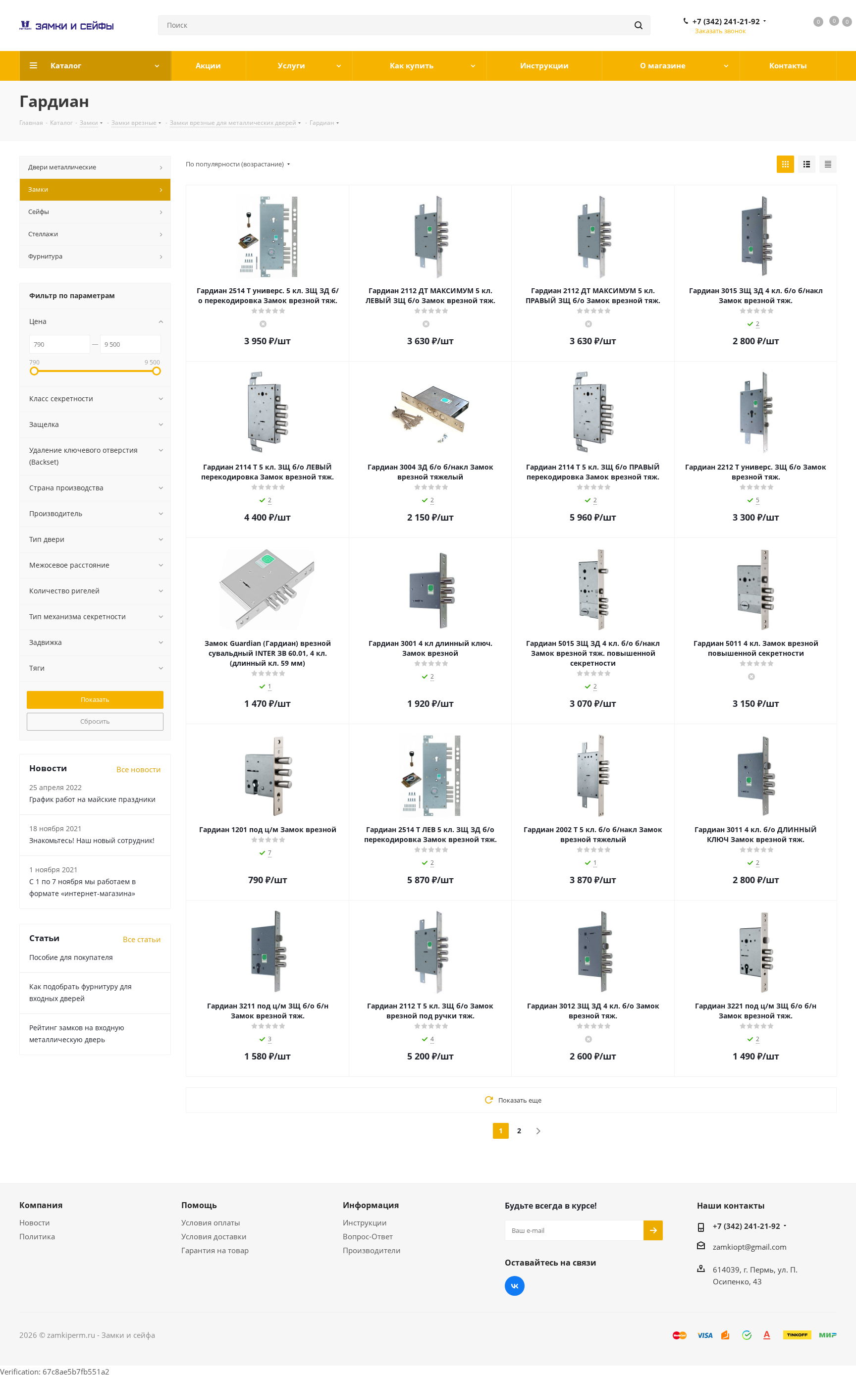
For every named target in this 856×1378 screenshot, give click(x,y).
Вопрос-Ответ (368, 1236)
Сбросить (95, 721)
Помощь (199, 1205)
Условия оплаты (210, 1222)
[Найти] (638, 25)
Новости (34, 1222)
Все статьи (142, 939)
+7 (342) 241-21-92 (726, 21)
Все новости (138, 769)
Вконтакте (515, 1286)
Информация (371, 1205)
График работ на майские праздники (92, 799)
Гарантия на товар (215, 1250)
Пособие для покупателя (71, 957)
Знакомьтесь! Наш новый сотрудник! (92, 840)
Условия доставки (214, 1236)
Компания (40, 1205)
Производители (372, 1250)
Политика (37, 1236)
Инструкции (365, 1222)
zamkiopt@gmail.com (750, 1247)
